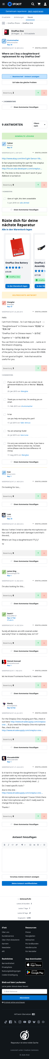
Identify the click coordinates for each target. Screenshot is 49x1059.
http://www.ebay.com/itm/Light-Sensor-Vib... (22, 158)
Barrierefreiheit (8, 963)
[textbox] (24, 860)
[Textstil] (23, 844)
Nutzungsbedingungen (11, 971)
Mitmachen (29, 940)
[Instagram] (20, 1021)
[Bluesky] (34, 1022)
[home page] (15, 4)
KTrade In (10, 620)
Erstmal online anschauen (14, 1002)
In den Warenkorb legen (17, 286)
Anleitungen (19, 17)
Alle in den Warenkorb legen (17, 229)
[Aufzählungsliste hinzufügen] (44, 844)
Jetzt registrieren (35, 11)
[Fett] (4, 844)
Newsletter (6, 947)
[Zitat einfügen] (34, 844)
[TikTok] (5, 1021)
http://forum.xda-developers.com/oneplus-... (22, 168)
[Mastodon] (29, 1021)
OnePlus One (27, 23)
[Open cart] (39, 4)
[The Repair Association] (43, 1021)
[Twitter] (15, 1021)
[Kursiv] (8, 844)
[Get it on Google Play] (35, 972)
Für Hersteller (30, 951)
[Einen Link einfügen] (17, 844)
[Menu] (3, 4)
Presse (28, 932)
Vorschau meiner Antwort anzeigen (24, 877)
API (3, 951)
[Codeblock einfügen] (30, 844)
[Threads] (38, 1021)
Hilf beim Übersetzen (22, 1014)
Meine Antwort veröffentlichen (24, 883)
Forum (30, 17)
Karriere (5, 943)
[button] (32, 4)
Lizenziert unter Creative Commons (24, 1050)
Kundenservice (8, 936)
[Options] (3, 23)
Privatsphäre (7, 967)
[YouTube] (24, 1021)
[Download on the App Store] (34, 964)
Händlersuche (31, 947)
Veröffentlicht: (12, 48)
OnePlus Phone (14, 23)
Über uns (5, 932)
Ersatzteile (6, 17)
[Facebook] (10, 1021)
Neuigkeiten (30, 936)
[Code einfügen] (13, 844)
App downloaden (33, 958)
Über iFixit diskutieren (11, 940)
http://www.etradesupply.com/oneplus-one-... (22, 730)
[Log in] (45, 4)
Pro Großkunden (32, 943)
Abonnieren (24, 998)
